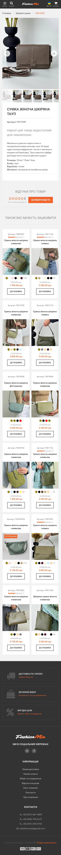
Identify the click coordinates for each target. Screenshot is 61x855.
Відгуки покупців (30, 783)
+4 (54, 634)
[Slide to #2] (27, 96)
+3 (54, 492)
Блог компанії (30, 788)
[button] (4, 4)
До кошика (16, 291)
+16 (25, 278)
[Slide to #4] (47, 96)
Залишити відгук (40, 200)
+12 (25, 563)
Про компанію (30, 797)
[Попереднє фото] (7, 53)
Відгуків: (19, 237)
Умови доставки (30, 769)
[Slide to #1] (7, 96)
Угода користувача (46, 842)
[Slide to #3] (37, 96)
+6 (54, 278)
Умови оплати (30, 774)
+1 (54, 563)
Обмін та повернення (30, 778)
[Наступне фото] (54, 53)
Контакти (31, 792)
